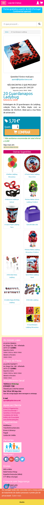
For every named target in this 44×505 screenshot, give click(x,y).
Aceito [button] (22, 502)
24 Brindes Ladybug (32, 300)
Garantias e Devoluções (11, 413)
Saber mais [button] (16, 496)
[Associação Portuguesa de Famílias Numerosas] (12, 452)
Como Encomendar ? (10, 411)
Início (6, 32)
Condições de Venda (10, 415)
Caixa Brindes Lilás (32, 224)
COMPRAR (23, 132)
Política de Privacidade (11, 417)
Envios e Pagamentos (10, 408)
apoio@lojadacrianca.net (22, 79)
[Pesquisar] (39, 24)
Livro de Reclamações (11, 420)
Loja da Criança (14, 3)
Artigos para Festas (11, 147)
